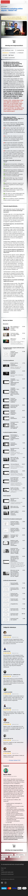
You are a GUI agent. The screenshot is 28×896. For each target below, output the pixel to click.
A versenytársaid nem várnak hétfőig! (12, 864)
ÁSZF (2, 870)
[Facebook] (2, 883)
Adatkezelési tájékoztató (7, 872)
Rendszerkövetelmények (7, 874)
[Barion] (14, 888)
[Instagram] (5, 883)
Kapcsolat (3, 868)
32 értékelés (12, 52)
